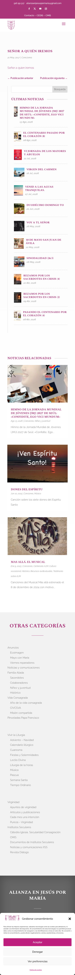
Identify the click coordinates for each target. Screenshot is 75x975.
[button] (70, 919)
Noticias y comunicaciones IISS (28, 847)
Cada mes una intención (24, 817)
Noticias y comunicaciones (24, 667)
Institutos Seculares (19, 827)
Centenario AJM (40, 566)
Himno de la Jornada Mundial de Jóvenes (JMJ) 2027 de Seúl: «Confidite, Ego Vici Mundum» (36, 413)
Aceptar (37, 942)
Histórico (26, 571)
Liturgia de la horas (21, 765)
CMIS (48, 15)
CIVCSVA (15, 707)
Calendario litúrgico (21, 744)
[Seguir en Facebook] (29, 9)
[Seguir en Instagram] (46, 9)
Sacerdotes (17, 677)
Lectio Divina (18, 760)
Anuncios (13, 647)
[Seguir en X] (35, 9)
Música (37, 493)
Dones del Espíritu (27, 489)
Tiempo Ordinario (20, 785)
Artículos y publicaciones (25, 812)
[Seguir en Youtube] (40, 9)
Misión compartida (21, 712)
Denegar (37, 951)
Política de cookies (36, 970)
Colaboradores (19, 682)
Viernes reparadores (22, 662)
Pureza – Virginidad (21, 822)
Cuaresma (16, 750)
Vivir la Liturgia (16, 735)
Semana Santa (19, 780)
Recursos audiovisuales (41, 571)
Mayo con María (19, 657)
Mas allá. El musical (28, 562)
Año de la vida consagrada (26, 702)
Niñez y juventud (42, 421)
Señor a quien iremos (21, 67)
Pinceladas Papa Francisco (23, 717)
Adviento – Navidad (22, 740)
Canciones (26, 57)
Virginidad (13, 802)
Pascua (14, 775)
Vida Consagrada (18, 697)
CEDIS (40, 15)
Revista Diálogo (19, 852)
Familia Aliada (16, 672)
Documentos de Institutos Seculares (32, 842)
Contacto (29, 15)
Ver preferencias (37, 961)
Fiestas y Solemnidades (24, 755)
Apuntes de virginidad (23, 807)
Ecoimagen (17, 652)
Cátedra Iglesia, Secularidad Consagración (35, 832)
